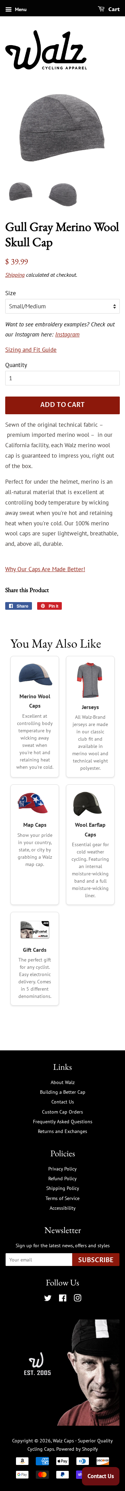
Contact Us (62, 1101)
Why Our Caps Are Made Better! (45, 569)
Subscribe (96, 1260)
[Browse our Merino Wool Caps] (34, 674)
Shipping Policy (62, 1188)
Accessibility (63, 1208)
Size (10, 293)
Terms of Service (62, 1198)
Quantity (16, 365)
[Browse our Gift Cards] (34, 929)
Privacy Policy (62, 1168)
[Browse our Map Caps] (34, 803)
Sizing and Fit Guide (31, 349)
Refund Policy (62, 1178)
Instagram (67, 334)
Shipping (15, 274)
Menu (20, 9)
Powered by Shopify (77, 1449)
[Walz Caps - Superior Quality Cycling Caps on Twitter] (48, 1299)
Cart (113, 9)
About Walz (63, 1082)
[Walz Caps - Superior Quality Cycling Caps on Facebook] (63, 1299)
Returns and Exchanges (62, 1131)
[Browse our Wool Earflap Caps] (90, 803)
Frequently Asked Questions (62, 1121)
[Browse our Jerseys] (90, 680)
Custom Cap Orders (62, 1111)
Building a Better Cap (62, 1092)
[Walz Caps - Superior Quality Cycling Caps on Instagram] (77, 1299)
